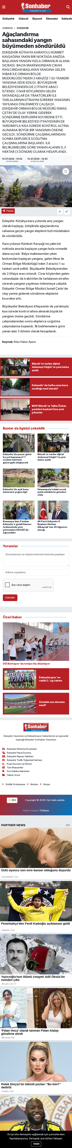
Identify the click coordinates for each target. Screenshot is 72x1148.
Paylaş (10, 211)
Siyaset (37, 18)
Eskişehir (9, 18)
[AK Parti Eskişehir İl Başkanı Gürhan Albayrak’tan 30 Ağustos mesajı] (53, 510)
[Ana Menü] (3, 7)
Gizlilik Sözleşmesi (15, 784)
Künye (46, 784)
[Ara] (68, 7)
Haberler (7, 28)
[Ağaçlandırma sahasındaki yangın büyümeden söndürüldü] (36, 186)
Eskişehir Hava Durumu (19, 753)
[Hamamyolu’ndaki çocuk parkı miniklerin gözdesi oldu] (53, 477)
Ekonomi (52, 18)
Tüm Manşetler (15, 767)
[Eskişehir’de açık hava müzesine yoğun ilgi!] (19, 477)
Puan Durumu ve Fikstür (19, 764)
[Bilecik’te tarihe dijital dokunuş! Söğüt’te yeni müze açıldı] (53, 442)
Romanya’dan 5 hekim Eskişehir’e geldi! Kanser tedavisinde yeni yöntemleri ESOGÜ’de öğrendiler (17, 527)
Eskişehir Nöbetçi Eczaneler (22, 749)
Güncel (23, 18)
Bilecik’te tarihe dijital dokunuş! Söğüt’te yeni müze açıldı (52, 457)
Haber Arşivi (13, 775)
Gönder (10, 597)
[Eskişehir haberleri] (36, 7)
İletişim (34, 784)
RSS (13, 800)
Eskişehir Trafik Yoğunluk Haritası (24, 760)
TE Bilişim (44, 810)
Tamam (36, 1144)
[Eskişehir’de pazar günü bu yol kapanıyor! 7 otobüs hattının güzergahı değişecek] (19, 442)
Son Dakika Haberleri (18, 771)
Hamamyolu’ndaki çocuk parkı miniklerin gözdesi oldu (52, 492)
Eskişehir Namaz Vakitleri (20, 756)
